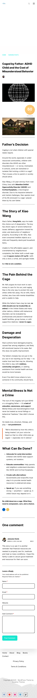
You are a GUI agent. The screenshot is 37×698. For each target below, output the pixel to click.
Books (25, 653)
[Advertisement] (18, 26)
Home (4, 653)
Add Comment (8, 614)
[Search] (29, 3)
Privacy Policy (18, 661)
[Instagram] (15, 695)
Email (4, 592)
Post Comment (9, 638)
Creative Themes (18, 682)
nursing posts (7, 79)
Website (5, 603)
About (11, 653)
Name (5, 581)
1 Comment (18, 79)
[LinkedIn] (20, 695)
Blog (18, 653)
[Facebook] (4, 695)
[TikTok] (26, 695)
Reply (32, 541)
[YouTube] (10, 695)
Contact (5, 656)
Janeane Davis (13, 539)
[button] (3, 509)
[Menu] (34, 3)
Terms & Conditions (18, 666)
